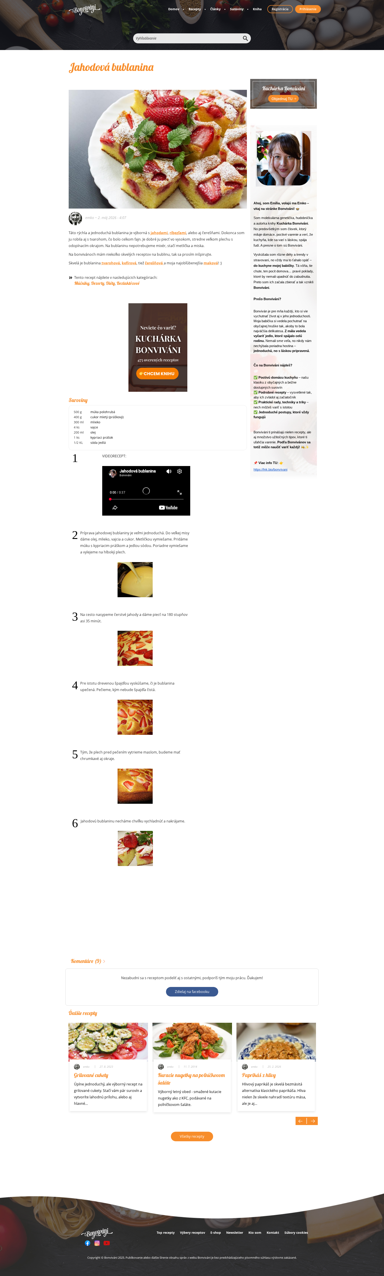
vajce (94, 427)
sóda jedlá (98, 442)
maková (211, 263)
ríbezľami (178, 232)
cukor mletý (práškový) (107, 417)
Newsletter (234, 1232)
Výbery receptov (192, 1232)
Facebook (87, 1243)
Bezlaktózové (128, 283)
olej (93, 432)
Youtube (107, 1243)
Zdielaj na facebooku (192, 991)
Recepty (195, 9)
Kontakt (273, 1232)
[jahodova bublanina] (158, 143)
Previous (301, 1121)
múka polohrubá (102, 412)
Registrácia (280, 9)
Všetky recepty (192, 1136)
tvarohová (110, 263)
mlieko (95, 422)
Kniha (257, 9)
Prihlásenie (308, 9)
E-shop (215, 1232)
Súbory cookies (296, 1232)
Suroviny (237, 9)
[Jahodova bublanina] (135, 579)
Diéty (110, 283)
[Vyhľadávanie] (245, 38)
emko (89, 217)
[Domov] (84, 9)
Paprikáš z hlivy (259, 1075)
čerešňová (154, 263)
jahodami (159, 232)
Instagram (97, 1243)
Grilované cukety (91, 1075)
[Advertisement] (158, 919)
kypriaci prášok (101, 437)
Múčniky (81, 283)
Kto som (254, 1232)
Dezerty (97, 283)
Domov (173, 9)
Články (215, 9)
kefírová (129, 263)
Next (312, 1121)
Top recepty (166, 1232)
